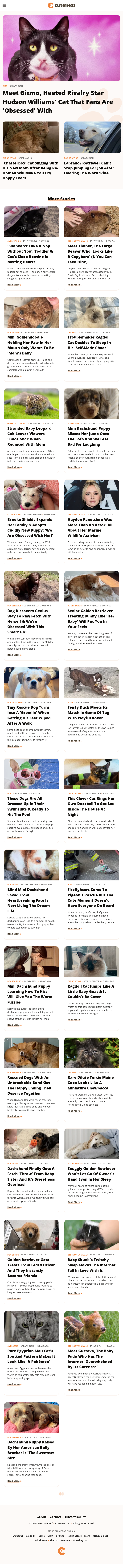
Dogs (9, 793)
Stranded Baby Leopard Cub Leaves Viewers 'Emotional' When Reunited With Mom (29, 436)
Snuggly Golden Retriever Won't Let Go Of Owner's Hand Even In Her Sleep (91, 1174)
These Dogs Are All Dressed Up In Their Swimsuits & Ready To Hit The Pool (28, 806)
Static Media (44, 1523)
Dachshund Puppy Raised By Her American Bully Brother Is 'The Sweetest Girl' (30, 1450)
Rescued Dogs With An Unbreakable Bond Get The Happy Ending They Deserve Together (29, 1085)
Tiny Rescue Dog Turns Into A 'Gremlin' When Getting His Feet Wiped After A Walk (29, 715)
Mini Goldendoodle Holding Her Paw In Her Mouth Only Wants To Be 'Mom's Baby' (30, 345)
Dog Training (14, 981)
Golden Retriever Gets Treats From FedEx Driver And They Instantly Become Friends (31, 1267)
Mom (87, 1535)
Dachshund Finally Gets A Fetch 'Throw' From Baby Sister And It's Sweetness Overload (31, 1176)
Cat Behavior (9, 158)
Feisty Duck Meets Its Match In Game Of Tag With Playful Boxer (88, 712)
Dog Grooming (15, 702)
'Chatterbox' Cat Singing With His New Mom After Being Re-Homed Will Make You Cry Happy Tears (30, 170)
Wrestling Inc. (80, 1540)
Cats (5, 86)
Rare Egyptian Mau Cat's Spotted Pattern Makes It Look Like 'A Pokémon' (31, 1356)
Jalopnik (30, 1535)
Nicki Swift (41, 1540)
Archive (55, 1517)
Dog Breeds (13, 332)
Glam (50, 1535)
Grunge (60, 1535)
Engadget (17, 1535)
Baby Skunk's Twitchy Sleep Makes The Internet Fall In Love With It (92, 1265)
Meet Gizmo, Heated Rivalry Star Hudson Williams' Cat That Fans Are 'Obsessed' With (58, 101)
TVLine (41, 1535)
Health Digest (74, 1535)
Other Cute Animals (78, 241)
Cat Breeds (73, 332)
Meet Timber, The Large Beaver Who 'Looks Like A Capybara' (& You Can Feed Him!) (90, 253)
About (41, 1517)
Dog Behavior (71, 158)
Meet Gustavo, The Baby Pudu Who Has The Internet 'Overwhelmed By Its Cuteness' (90, 1358)
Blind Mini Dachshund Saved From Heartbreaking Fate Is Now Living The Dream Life (28, 900)
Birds (70, 702)
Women (65, 1540)
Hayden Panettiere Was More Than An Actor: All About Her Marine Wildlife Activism (90, 527)
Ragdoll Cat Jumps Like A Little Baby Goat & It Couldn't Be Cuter (91, 991)
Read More (13, 284)
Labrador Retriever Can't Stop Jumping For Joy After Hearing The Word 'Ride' (89, 168)
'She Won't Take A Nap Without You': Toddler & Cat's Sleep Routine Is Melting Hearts (30, 253)
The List (54, 1540)
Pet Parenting (14, 514)
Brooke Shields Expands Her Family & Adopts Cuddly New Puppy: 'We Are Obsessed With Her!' (30, 527)
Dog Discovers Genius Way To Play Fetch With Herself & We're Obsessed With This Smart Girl (29, 621)
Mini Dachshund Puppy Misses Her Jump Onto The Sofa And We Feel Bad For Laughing (89, 436)
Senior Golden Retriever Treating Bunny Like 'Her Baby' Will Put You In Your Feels (91, 618)
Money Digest (100, 1535)
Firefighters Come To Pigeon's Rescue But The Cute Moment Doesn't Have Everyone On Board (91, 897)
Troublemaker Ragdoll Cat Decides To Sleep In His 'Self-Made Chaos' (89, 342)
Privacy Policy (75, 1517)
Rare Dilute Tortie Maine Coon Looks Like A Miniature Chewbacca (91, 1083)
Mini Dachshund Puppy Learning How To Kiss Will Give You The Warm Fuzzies (29, 994)
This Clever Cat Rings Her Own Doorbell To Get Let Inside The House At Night (91, 806)
